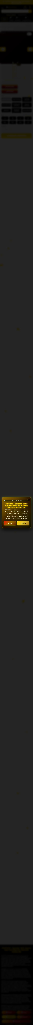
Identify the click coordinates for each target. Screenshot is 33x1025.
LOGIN (10, 523)
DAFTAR (23, 523)
